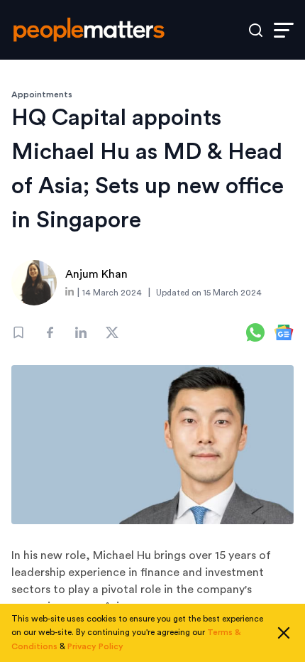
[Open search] (255, 30)
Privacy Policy (95, 646)
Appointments (41, 94)
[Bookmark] (18, 332)
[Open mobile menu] (284, 30)
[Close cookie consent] (284, 633)
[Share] (50, 332)
